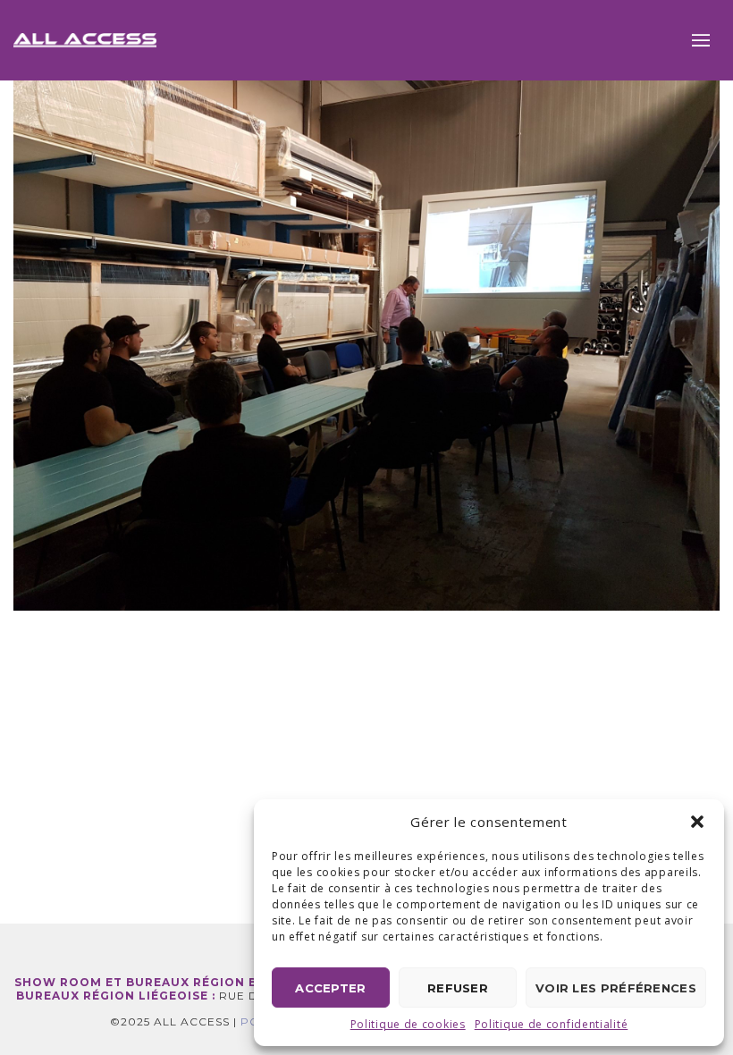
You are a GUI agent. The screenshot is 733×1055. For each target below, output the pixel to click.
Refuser (457, 988)
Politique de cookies (408, 1024)
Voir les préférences (615, 988)
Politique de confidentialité (551, 1024)
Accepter (330, 988)
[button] (697, 822)
